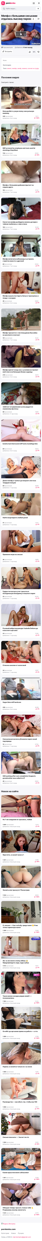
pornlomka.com (8, 1229)
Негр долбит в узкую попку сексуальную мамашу (18, 112)
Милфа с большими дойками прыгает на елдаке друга (18, 186)
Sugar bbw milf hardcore (12, 702)
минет (9, 68)
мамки (24, 68)
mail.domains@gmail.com (22, 1237)
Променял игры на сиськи (13, 554)
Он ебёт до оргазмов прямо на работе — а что (20, 1031)
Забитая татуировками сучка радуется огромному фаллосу (18, 408)
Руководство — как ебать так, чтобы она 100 (20, 1102)
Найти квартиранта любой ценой (15, 518)
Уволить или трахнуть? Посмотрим (16, 890)
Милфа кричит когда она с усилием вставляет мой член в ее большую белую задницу (20, 371)
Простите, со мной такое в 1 (13, 855)
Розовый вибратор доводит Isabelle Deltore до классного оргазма (20, 629)
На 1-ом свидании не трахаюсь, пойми (17, 819)
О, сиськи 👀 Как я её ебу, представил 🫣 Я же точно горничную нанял (20, 926)
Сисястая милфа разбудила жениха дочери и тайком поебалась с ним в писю (20, 223)
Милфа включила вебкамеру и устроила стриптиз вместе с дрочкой (18, 260)
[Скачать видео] (33, 19)
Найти (38, 8)
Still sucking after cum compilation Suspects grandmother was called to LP (19, 777)
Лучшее (21, 1233)
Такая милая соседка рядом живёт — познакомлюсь (17, 997)
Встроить (8, 51)
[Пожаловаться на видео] (38, 19)
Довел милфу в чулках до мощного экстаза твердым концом (19, 482)
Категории (5, 1233)
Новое (13, 1233)
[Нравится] (30, 52)
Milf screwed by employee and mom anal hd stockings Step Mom (19, 149)
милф (19, 68)
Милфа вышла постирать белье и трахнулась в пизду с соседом (21, 297)
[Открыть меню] (34, 3)
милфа (14, 68)
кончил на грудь (33, 68)
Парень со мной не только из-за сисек (17, 1067)
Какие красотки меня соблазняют (16, 1172)
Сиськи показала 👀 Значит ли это (16, 1137)
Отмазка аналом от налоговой (14, 665)
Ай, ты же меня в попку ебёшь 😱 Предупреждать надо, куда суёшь (16, 962)
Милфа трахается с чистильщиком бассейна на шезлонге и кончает (20, 334)
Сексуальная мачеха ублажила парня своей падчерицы (20, 740)
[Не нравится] (38, 52)
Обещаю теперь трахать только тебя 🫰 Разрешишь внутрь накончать (18, 1209)
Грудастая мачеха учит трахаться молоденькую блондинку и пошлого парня (19, 592)
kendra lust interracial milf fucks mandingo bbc (20, 444)
